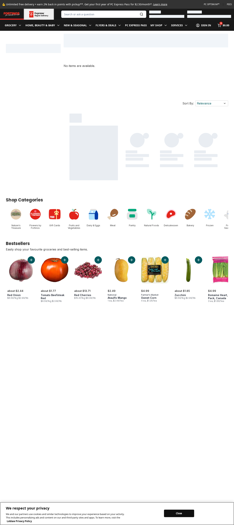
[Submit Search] (141, 14)
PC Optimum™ (211, 4)
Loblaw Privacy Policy (19, 521)
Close (179, 513)
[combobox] (103, 14)
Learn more (160, 4)
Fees (229, 4)
